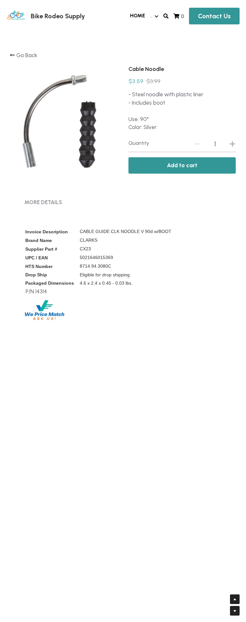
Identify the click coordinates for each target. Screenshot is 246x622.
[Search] (165, 16)
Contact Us (214, 16)
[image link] (16, 15)
